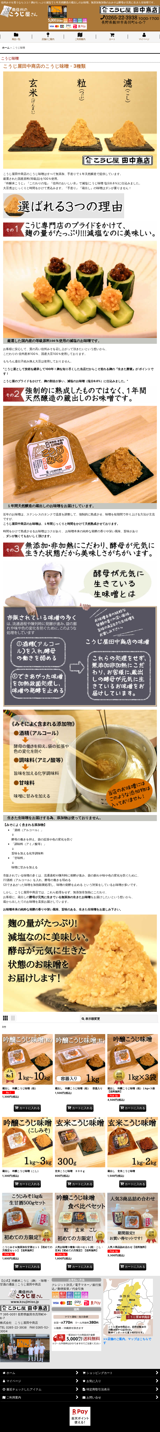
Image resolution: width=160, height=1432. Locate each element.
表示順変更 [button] (92, 1018)
